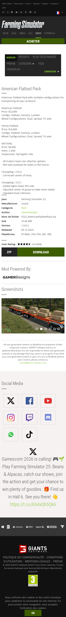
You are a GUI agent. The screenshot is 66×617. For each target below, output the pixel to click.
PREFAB (11, 63)
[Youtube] (17, 12)
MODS (38, 33)
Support (45, 4)
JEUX (13, 33)
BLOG (5, 33)
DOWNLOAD (41, 252)
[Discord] (31, 12)
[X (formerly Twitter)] (8, 12)
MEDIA (22, 33)
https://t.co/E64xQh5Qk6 (33, 504)
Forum (28, 4)
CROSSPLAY (13, 69)
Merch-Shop (7, 4)
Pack (23, 207)
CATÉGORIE (25, 63)
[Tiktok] (35, 12)
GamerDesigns (29, 212)
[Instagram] (21, 12)
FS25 (41, 63)
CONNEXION (50, 71)
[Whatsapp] (3, 12)
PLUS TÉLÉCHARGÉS (44, 57)
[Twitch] (26, 12)
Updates (36, 4)
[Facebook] (12, 12)
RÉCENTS (24, 57)
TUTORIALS (49, 33)
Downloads (18, 4)
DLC (30, 33)
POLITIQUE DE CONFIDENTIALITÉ (23, 557)
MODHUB (11, 57)
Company (54, 4)
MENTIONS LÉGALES (37, 561)
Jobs (4, 8)
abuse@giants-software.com (33, 362)
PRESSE (58, 561)
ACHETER (33, 41)
